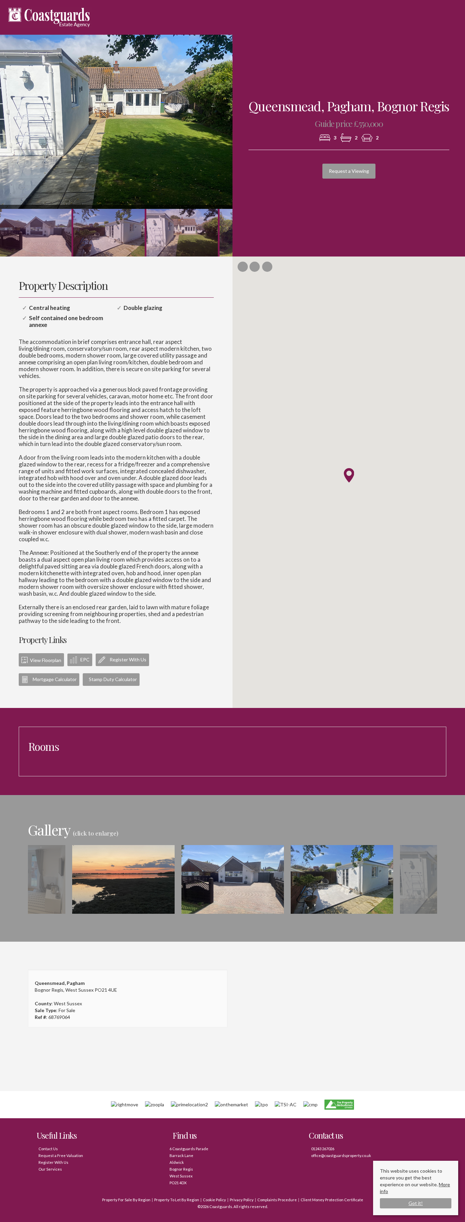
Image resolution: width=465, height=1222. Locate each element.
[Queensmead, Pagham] (123, 883)
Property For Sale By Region (126, 1200)
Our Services (50, 1169)
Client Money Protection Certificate (332, 1200)
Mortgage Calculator (54, 679)
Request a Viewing (349, 171)
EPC (85, 659)
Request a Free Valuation (60, 1155)
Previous (18, 879)
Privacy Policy (242, 1200)
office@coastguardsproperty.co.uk (341, 1155)
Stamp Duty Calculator (113, 679)
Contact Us (48, 1148)
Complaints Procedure (277, 1200)
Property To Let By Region (176, 1200)
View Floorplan (45, 660)
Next (246, 124)
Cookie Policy (214, 1200)
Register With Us (127, 659)
